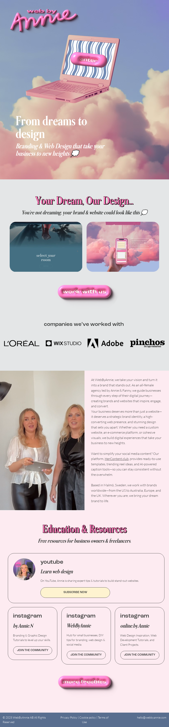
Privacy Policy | (69, 717)
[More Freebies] (84, 681)
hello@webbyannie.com (151, 717)
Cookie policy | (88, 717)
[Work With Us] (84, 291)
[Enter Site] (88, 59)
